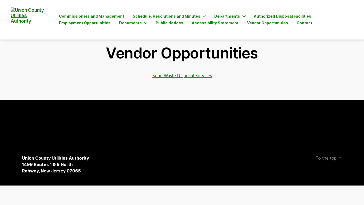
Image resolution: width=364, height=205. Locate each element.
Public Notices (169, 23)
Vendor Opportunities (267, 23)
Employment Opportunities (85, 23)
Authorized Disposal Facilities (282, 16)
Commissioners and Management (91, 16)
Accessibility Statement (215, 23)
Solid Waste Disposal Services (182, 75)
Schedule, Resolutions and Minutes (166, 16)
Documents (130, 23)
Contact (304, 23)
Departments (227, 16)
